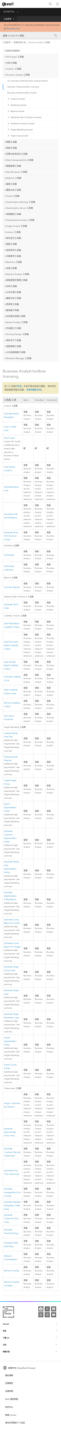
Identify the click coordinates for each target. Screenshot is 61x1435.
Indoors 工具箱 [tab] (13, 232)
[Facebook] (40, 1308)
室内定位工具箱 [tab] (13, 238)
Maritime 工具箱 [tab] (14, 262)
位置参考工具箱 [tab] (13, 256)
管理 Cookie (10, 1415)
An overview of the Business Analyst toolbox (27, 81)
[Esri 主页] (8, 4)
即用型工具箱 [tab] (12, 304)
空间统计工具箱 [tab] (13, 328)
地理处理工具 (20, 42)
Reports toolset (17, 111)
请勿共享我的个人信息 (15, 1423)
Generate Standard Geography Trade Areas (12, 1205)
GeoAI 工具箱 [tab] (12, 196)
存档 (19, 386)
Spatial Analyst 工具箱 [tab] (17, 322)
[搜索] (50, 4)
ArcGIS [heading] (6, 1324)
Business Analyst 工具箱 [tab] (18, 75)
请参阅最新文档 (33, 389)
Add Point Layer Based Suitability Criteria (11, 645)
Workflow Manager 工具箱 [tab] (18, 358)
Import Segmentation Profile (10, 1041)
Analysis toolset (17, 99)
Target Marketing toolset (21, 129)
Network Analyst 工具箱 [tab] (17, 274)
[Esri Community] (40, 1314)
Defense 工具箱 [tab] (13, 178)
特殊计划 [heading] (6, 1352)
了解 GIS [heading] (6, 1338)
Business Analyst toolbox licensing (23, 87)
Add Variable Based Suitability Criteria (11, 665)
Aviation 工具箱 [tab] (13, 69)
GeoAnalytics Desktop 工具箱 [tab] (20, 202)
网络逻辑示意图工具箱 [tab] (16, 280)
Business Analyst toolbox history (22, 93)
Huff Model (9, 555)
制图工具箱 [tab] (11, 142)
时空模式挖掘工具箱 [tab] (15, 316)
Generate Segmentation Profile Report (10, 896)
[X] (47, 1308)
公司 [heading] (4, 1345)
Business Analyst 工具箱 (39, 42)
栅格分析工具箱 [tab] (13, 298)
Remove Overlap (11, 1270)
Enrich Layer (9, 438)
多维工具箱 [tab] (11, 268)
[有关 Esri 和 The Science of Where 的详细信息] (8, 1312)
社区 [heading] (4, 1331)
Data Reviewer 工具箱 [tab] (16, 172)
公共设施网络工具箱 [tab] (15, 352)
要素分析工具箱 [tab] (13, 190)
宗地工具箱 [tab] (11, 286)
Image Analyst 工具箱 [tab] (16, 226)
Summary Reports (12, 587)
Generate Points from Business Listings (11, 536)
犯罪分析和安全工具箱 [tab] (16, 154)
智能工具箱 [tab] (11, 244)
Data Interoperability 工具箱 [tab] (19, 160)
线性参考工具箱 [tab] (13, 250)
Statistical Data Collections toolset (25, 117)
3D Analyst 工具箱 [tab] (15, 57)
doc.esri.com (13, 28)
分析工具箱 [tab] (11, 63)
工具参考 (7, 19)
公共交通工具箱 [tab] (13, 292)
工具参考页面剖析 (12, 51)
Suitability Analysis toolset (22, 123)
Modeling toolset (18, 105)
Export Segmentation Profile (10, 807)
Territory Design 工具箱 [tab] (17, 334)
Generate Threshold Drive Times (11, 1218)
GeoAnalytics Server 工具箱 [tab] (19, 208)
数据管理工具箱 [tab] (13, 166)
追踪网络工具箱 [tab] (13, 346)
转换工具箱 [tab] (11, 148)
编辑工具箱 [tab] (11, 184)
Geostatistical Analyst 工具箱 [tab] (20, 220)
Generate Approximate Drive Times (10, 1132)
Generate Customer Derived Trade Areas (12, 1152)
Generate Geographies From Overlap (12, 1192)
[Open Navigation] (57, 4)
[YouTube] (53, 1314)
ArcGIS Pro (8, 11)
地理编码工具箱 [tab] (13, 214)
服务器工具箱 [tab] (12, 310)
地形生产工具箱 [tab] (13, 340)
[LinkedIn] (53, 1308)
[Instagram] (47, 1314)
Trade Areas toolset (19, 136)
